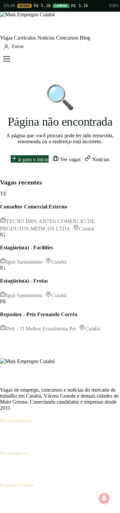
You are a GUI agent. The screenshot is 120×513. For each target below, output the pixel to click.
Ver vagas (70, 159)
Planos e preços (92, 466)
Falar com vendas (18, 472)
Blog (85, 38)
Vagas (6, 38)
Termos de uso (65, 498)
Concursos (67, 38)
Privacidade (94, 498)
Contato (40, 498)
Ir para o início (33, 159)
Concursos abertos (82, 434)
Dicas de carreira (40, 440)
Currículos (25, 38)
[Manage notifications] (104, 498)
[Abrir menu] (6, 58)
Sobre (6, 498)
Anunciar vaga (15, 466)
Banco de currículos (53, 466)
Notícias (46, 38)
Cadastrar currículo (42, 434)
